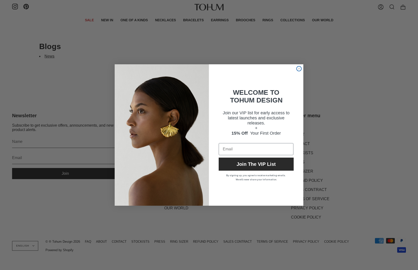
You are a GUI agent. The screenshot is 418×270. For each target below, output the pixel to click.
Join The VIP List (256, 164)
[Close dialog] (299, 68)
